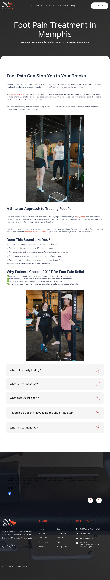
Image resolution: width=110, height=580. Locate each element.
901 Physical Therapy (17, 94)
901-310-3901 (84, 534)
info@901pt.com (86, 538)
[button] (34, 5)
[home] (8, 6)
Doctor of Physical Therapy (35, 232)
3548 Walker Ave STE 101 (90, 529)
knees (82, 217)
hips (77, 217)
